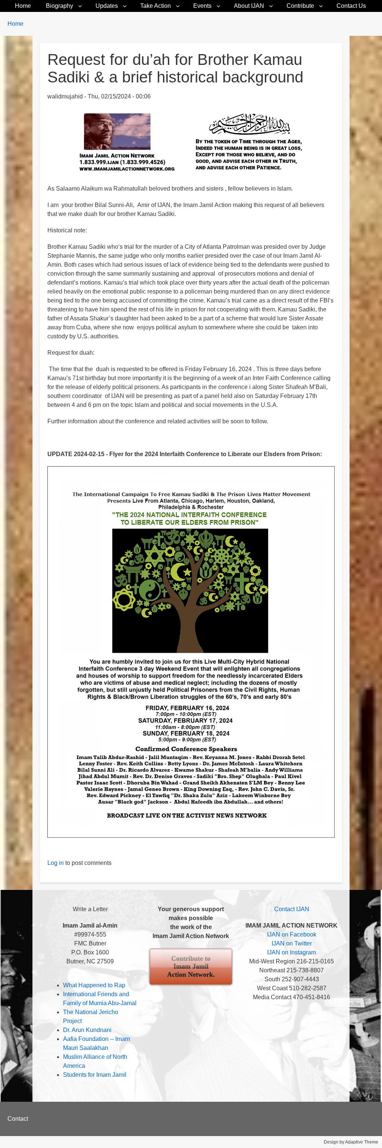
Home (23, 6)
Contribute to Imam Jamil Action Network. (191, 966)
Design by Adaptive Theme (351, 1142)
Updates (107, 6)
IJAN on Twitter (292, 943)
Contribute (300, 6)
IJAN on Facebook (291, 934)
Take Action (155, 6)
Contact (17, 1119)
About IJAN (249, 6)
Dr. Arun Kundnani (87, 1030)
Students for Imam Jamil (94, 1075)
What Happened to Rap (94, 985)
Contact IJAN (291, 909)
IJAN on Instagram (291, 952)
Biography (59, 6)
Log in (55, 863)
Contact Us (351, 6)
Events (202, 6)
